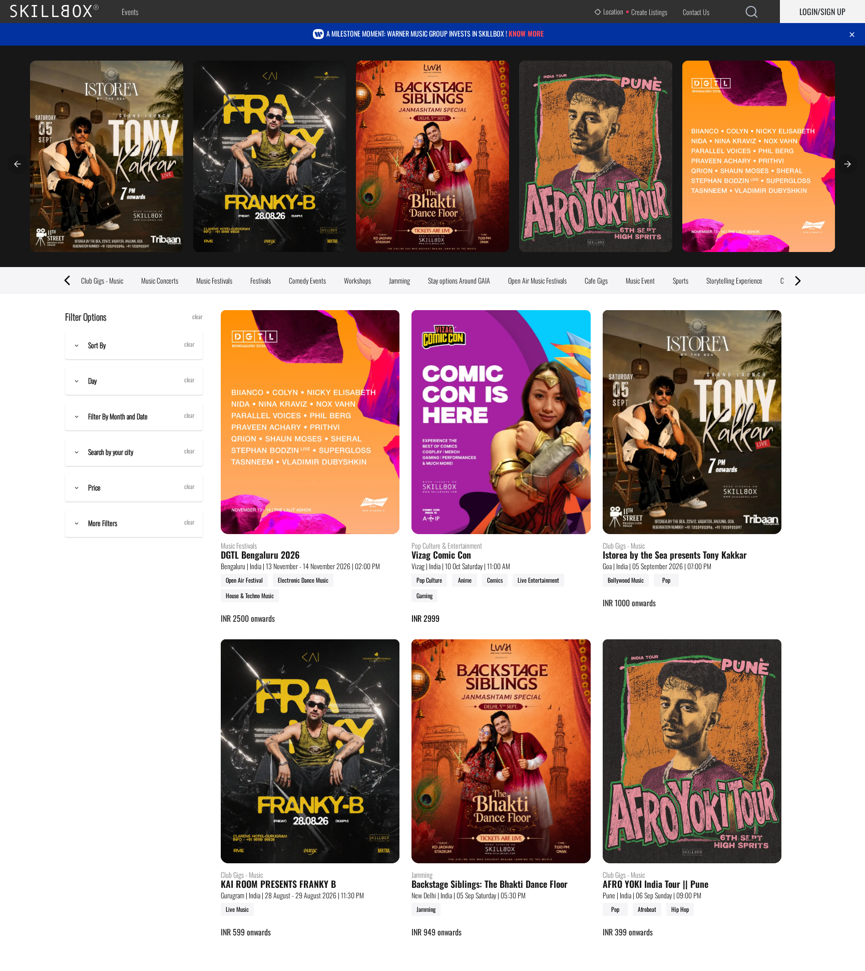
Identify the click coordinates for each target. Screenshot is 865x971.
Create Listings (649, 12)
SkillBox (63, 12)
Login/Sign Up (822, 12)
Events (130, 11)
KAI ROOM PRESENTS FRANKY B (278, 884)
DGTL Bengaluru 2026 (260, 555)
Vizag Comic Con (441, 555)
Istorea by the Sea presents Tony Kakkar (675, 555)
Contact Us (696, 12)
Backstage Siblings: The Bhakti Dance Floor (489, 884)
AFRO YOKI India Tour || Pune (655, 884)
